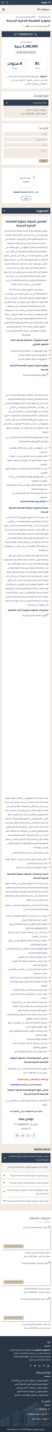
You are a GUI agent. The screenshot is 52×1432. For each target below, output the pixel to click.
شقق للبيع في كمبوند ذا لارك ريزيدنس (32, 1387)
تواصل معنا (35, 1429)
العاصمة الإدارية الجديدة (13, 1245)
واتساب (24, 1128)
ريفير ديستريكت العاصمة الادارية (37, 1288)
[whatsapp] (9, 1429)
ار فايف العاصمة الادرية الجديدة (37, 1253)
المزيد (26, 198)
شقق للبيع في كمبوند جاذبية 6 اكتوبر (32, 1391)
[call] (15, 1429)
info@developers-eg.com (37, 1414)
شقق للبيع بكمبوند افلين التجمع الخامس (31, 1384)
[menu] (3, 9)
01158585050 (23, 34)
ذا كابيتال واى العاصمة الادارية (33, 501)
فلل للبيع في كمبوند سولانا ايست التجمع (31, 1395)
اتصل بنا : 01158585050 (26, 1124)
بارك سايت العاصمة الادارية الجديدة (36, 1324)
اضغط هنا (14, 1084)
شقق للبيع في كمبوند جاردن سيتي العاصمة (30, 1380)
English (44, 2)
